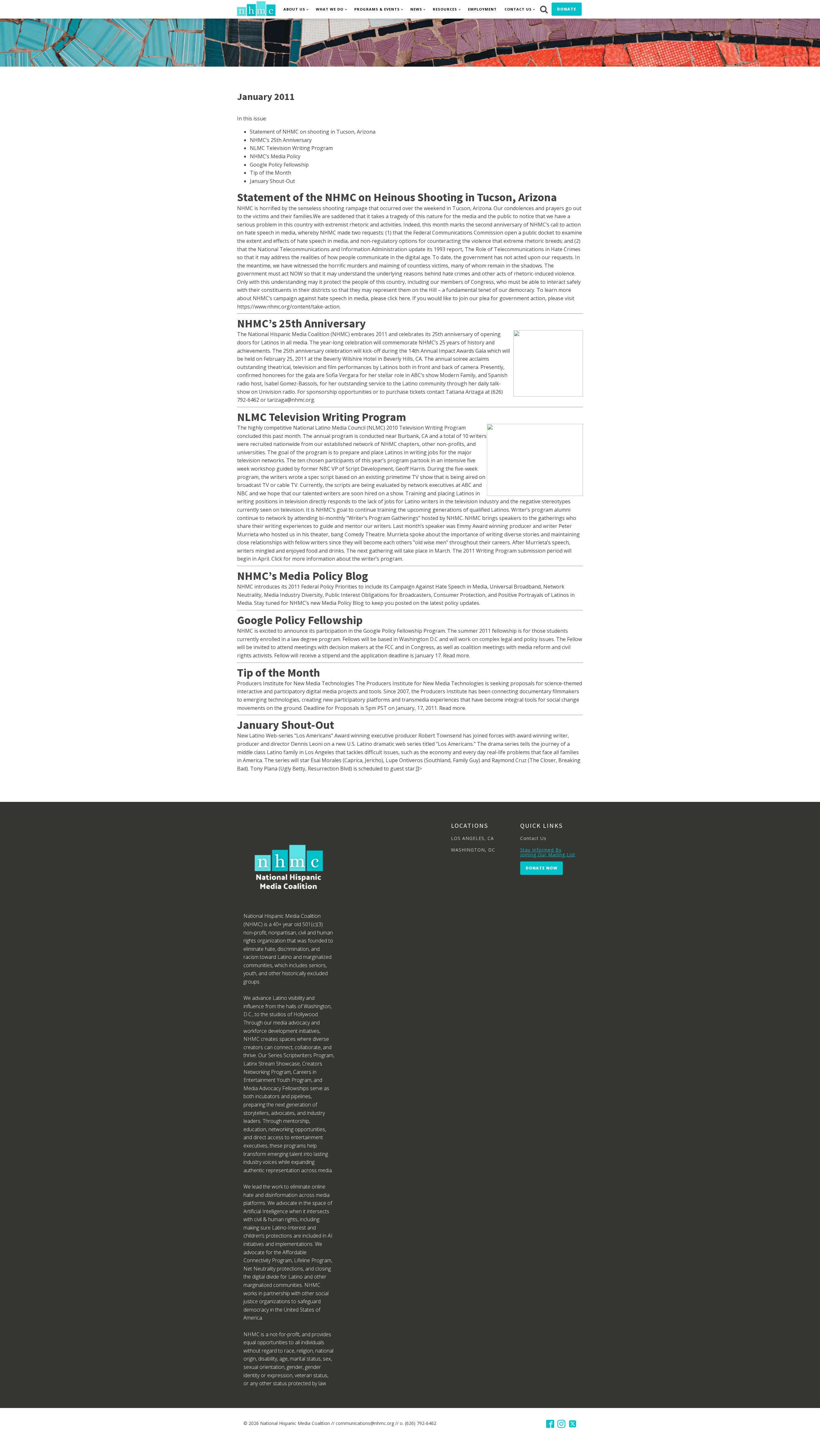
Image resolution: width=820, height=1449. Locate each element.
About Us (294, 9)
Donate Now (541, 868)
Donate (566, 9)
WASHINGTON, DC (473, 849)
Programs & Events (377, 9)
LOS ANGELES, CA (472, 838)
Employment (482, 9)
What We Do (329, 9)
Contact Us (518, 9)
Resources (445, 9)
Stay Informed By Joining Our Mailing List (547, 852)
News (416, 9)
